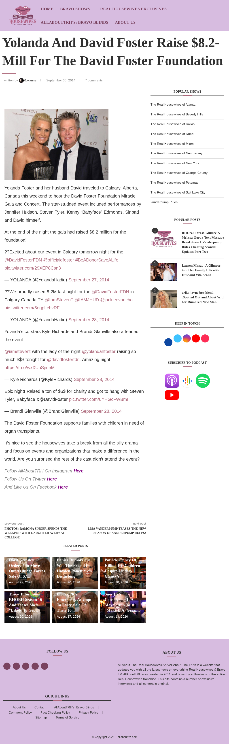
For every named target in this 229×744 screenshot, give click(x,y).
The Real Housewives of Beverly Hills (177, 114)
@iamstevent (17, 351)
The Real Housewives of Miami (172, 143)
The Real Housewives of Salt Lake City (178, 192)
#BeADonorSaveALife (96, 259)
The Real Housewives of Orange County (179, 172)
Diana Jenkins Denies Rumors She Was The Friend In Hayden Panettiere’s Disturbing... (74, 565)
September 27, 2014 (88, 279)
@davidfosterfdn (63, 359)
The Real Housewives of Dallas (173, 124)
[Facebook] (7, 666)
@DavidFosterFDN (23, 259)
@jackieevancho (116, 299)
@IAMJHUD (87, 299)
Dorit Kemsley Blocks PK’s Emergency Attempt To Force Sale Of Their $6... (74, 599)
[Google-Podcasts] (187, 376)
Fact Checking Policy (55, 712)
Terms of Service (67, 717)
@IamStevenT (59, 299)
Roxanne (30, 80)
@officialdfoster (58, 259)
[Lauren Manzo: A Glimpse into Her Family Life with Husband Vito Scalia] (164, 272)
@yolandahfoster (99, 351)
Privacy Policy (88, 712)
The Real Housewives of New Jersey (176, 153)
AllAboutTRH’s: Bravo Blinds (74, 22)
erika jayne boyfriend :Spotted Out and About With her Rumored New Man (203, 297)
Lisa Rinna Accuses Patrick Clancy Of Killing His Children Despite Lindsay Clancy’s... (122, 565)
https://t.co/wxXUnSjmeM (29, 367)
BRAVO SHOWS (75, 9)
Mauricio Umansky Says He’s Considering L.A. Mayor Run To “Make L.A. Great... (122, 599)
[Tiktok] (35, 666)
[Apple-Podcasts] (172, 376)
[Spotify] (203, 376)
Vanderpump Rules (164, 202)
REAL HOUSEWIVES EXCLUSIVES (133, 9)
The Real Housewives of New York (175, 163)
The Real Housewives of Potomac (174, 182)
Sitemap (41, 717)
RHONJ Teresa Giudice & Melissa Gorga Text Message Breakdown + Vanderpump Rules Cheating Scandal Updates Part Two (203, 242)
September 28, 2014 (88, 319)
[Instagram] (25, 666)
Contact (39, 707)
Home (47, 9)
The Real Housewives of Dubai (172, 134)
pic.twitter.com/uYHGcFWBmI (98, 399)
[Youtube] (172, 390)
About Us (125, 22)
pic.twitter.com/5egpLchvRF (31, 307)
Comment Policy (20, 712)
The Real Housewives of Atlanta (173, 104)
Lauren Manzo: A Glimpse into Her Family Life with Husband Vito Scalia (201, 270)
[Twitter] (16, 666)
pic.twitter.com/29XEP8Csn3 (32, 268)
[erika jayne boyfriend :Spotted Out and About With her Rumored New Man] (164, 299)
